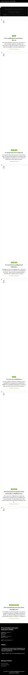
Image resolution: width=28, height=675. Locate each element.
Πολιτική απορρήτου (5, 664)
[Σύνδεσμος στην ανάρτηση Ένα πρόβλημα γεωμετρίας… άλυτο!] (14, 27)
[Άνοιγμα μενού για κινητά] (1, 4)
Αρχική (4, 14)
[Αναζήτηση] (26, 4)
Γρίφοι (14, 35)
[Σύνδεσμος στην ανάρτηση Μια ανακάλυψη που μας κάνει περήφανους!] (14, 556)
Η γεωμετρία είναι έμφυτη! (14, 152)
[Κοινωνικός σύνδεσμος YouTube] (26, 1)
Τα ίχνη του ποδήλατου (14, 379)
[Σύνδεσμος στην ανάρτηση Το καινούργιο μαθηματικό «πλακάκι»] (14, 213)
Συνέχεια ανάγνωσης (14, 49)
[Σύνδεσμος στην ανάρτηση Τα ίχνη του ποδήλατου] (14, 328)
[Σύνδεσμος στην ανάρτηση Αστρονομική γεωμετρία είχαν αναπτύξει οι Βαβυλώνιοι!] (14, 440)
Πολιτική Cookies (4, 663)
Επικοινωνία (3, 666)
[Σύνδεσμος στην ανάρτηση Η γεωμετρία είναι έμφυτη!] (14, 101)
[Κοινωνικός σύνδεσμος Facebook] (24, 1)
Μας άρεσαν (14, 150)
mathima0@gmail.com (8, 640)
